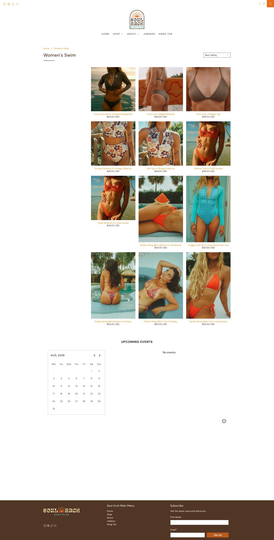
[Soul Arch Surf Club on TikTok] (14, 4)
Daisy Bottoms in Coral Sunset (113, 223)
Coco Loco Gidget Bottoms (161, 114)
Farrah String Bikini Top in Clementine (208, 321)
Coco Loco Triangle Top (208, 114)
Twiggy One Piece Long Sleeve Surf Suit (208, 245)
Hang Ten (165, 33)
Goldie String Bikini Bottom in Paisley (113, 321)
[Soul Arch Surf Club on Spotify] (9, 4)
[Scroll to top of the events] (224, 421)
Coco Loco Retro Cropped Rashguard (113, 114)
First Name (175, 517)
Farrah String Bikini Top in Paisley (160, 321)
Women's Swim (61, 48)
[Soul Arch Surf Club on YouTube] (18, 4)
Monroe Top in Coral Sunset (208, 168)
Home (106, 33)
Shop (116, 33)
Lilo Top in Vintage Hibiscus (161, 168)
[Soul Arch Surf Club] (137, 19)
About (131, 33)
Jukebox (149, 33)
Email (173, 529)
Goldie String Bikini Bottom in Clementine (160, 245)
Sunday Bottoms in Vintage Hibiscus (113, 168)
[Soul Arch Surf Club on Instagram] (5, 4)
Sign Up (218, 535)
